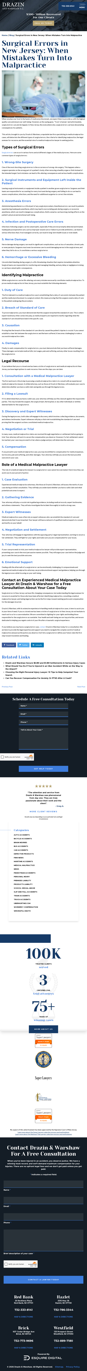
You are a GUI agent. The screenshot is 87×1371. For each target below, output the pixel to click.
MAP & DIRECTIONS (23, 1317)
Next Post (81, 687)
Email (7, 1206)
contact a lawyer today (43, 1280)
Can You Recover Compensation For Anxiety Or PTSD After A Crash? (38, 678)
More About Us (43, 1029)
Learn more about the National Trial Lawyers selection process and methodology (43, 1134)
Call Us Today (43, 23)
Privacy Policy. (73, 1367)
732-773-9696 (23, 1340)
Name (7, 1190)
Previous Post (7, 687)
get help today (43, 769)
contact (43, 627)
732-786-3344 (63, 1309)
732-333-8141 (68, 6)
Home (5, 35)
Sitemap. (59, 1367)
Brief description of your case (19, 1253)
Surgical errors (7, 152)
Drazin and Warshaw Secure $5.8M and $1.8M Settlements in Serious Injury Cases (45, 663)
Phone (7, 1223)
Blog (11, 35)
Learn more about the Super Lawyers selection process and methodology (43, 1132)
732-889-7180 (63, 1340)
